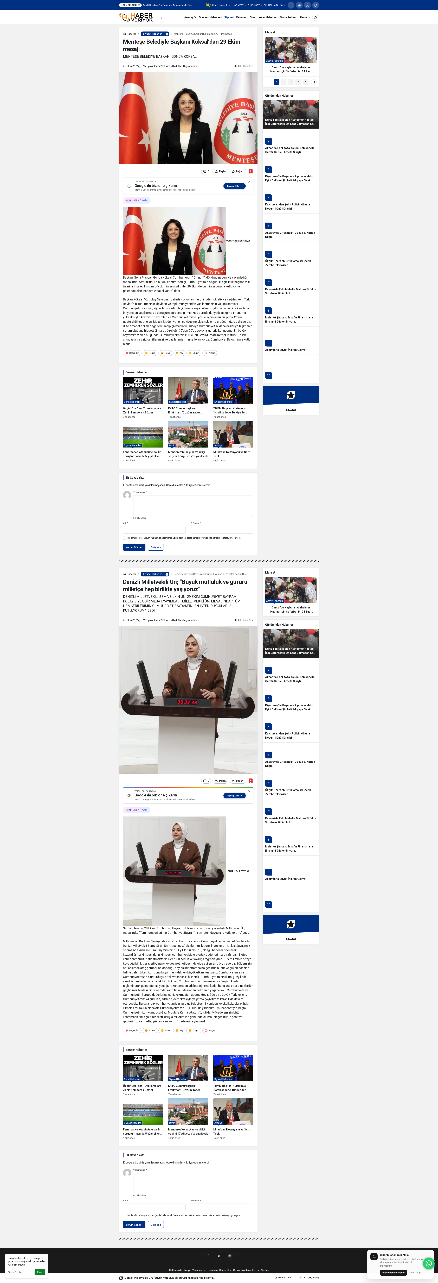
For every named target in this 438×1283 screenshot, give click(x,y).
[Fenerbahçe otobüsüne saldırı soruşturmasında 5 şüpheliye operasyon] (143, 441)
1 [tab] (276, 81)
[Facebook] (208, 1256)
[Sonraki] (314, 82)
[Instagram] (230, 1256)
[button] (299, 5)
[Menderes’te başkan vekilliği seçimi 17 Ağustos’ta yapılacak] (188, 441)
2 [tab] (283, 81)
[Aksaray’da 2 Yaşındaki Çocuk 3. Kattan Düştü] (291, 227)
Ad (125, 523)
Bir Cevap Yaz (135, 477)
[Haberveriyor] (137, 17)
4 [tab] (298, 81)
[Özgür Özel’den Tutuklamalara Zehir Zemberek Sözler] (143, 397)
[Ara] (291, 5)
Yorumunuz (140, 492)
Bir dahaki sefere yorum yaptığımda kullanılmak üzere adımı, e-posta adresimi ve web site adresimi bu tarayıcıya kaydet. (184, 538)
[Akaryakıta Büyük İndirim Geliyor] (291, 340)
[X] (219, 1256)
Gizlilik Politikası (15, 1272)
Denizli (230, 871)
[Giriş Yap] (307, 5)
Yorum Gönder (134, 547)
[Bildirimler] (315, 5)
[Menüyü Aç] (161, 17)
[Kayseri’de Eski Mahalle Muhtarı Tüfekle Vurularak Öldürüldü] (291, 284)
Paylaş (316, 1277)
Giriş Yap (156, 547)
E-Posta (196, 523)
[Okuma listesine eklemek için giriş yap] (250, 171)
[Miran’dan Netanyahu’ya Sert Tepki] (233, 441)
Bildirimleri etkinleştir (393, 1272)
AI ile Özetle (140, 200)
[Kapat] (249, 181)
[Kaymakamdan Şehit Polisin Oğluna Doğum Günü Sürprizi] (291, 199)
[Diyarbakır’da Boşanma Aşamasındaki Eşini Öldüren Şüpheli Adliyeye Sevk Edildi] (291, 171)
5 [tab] (305, 81)
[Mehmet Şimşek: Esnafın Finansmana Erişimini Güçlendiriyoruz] (291, 312)
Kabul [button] (39, 1272)
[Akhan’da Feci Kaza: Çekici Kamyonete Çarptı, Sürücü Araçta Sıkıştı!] (291, 143)
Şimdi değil (415, 1272)
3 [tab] (291, 81)
